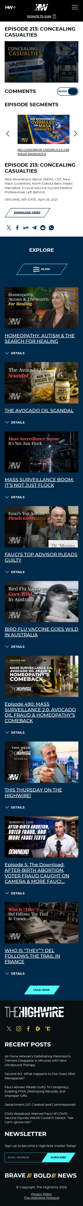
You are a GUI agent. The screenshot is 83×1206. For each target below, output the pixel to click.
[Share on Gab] (26, 227)
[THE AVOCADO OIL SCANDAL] (41, 382)
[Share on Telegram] (34, 227)
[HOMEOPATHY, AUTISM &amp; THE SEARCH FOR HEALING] (41, 308)
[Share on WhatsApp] (51, 227)
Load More (41, 990)
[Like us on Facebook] (28, 1029)
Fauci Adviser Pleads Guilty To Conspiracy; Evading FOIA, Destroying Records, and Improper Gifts (37, 1091)
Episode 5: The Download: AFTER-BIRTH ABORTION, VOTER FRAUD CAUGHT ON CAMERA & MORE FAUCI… (37, 873)
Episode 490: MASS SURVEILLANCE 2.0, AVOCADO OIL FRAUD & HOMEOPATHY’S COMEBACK (40, 712)
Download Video (27, 212)
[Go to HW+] (10, 7)
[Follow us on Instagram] (18, 1029)
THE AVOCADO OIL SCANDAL (39, 410)
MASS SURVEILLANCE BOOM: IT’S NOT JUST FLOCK (39, 483)
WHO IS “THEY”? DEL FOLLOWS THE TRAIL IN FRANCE (32, 956)
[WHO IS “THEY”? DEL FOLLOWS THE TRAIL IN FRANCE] (41, 923)
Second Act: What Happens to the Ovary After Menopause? (40, 1076)
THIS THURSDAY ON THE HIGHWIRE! (33, 793)
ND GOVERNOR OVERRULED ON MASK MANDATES (43, 152)
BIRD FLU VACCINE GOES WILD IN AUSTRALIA (41, 632)
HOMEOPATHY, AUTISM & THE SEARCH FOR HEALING (40, 339)
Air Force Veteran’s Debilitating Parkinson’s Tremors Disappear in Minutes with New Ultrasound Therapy (38, 1061)
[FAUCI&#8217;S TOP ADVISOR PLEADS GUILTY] (41, 526)
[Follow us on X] (9, 1029)
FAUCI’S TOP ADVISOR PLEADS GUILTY (41, 557)
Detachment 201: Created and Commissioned (40, 1104)
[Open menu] (75, 7)
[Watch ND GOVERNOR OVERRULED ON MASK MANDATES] (43, 129)
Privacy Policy (41, 1194)
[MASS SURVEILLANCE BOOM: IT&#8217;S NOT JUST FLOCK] (41, 452)
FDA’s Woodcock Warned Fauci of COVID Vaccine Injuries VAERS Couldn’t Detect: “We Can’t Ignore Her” (39, 1118)
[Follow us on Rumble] (38, 1029)
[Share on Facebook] (17, 227)
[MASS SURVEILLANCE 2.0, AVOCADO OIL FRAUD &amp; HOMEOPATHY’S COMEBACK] (41, 676)
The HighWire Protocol (41, 1197)
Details (18, 353)
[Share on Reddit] (43, 227)
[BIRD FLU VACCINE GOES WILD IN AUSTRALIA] (41, 601)
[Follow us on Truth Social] (47, 1029)
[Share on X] (9, 227)
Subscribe (58, 1157)
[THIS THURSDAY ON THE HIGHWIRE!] (41, 762)
